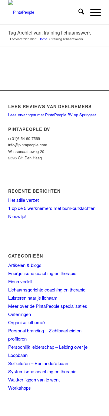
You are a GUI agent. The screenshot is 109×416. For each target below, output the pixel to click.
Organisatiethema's (27, 322)
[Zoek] (78, 12)
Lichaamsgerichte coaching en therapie (46, 289)
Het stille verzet (23, 200)
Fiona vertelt (20, 281)
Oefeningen (19, 314)
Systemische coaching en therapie (42, 371)
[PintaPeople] (45, 12)
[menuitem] (78, 12)
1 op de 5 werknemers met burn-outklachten (51, 208)
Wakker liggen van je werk (34, 379)
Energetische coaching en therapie (42, 273)
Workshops (19, 387)
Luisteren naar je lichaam (33, 298)
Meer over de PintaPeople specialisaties (47, 306)
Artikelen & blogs (24, 265)
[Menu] (92, 12)
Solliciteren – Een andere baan (38, 363)
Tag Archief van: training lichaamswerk (49, 32)
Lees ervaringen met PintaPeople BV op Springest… (54, 115)
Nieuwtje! (17, 216)
